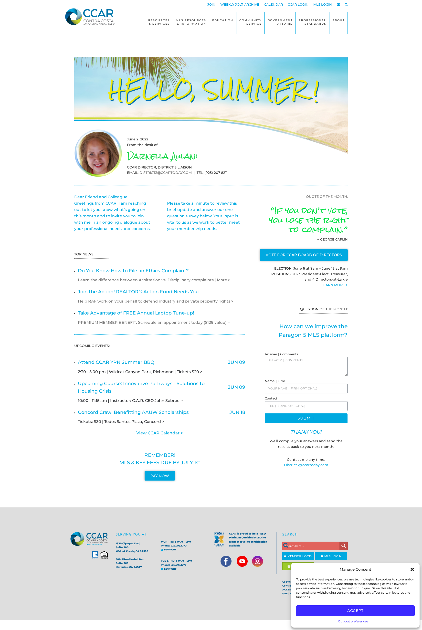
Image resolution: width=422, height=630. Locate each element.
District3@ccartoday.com (306, 465)
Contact (271, 398)
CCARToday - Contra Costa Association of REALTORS (91, 16)
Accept (355, 610)
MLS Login (332, 556)
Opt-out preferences (353, 621)
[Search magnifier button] (343, 546)
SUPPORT (170, 549)
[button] (412, 569)
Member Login (299, 556)
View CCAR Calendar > (159, 432)
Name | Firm (275, 381)
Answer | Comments (281, 354)
